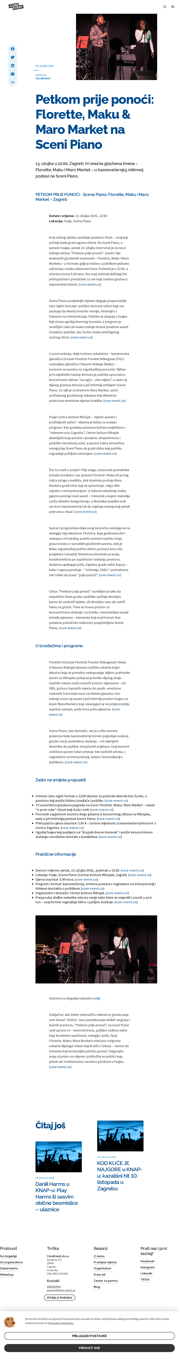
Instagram (148, 1267)
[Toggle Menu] (173, 7)
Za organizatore (11, 1262)
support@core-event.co (61, 1290)
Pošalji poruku (59, 1298)
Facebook (147, 1261)
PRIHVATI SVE (89, 1348)
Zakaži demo (9, 1268)
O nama (99, 1256)
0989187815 (54, 1286)
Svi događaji (8, 1256)
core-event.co (90, 284)
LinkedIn (146, 1273)
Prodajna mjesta (105, 1262)
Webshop (6, 1274)
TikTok (145, 1279)
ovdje (96, 998)
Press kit (100, 1274)
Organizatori (102, 1268)
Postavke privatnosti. (61, 1323)
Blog (97, 1287)
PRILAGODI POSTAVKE (89, 1336)
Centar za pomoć (106, 1280)
